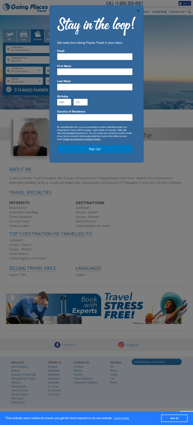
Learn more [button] (121, 418)
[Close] (138, 10)
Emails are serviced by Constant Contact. (82, 138)
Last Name (64, 81)
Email (60, 50)
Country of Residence (71, 111)
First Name (64, 66)
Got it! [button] (174, 418)
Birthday (62, 96)
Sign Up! (95, 149)
